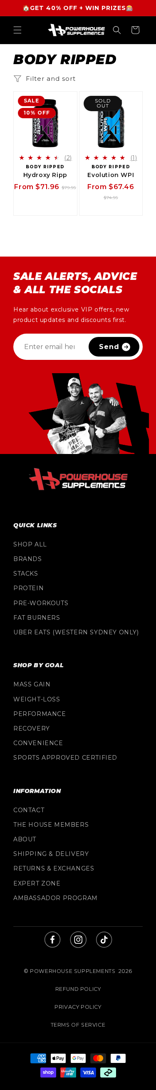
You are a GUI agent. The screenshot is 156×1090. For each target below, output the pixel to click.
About (24, 839)
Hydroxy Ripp (45, 175)
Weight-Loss (36, 699)
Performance (39, 714)
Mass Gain (31, 684)
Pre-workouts (40, 603)
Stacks (25, 573)
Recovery (31, 728)
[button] (17, 30)
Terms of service (78, 1025)
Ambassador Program (55, 898)
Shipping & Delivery (51, 854)
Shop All (30, 544)
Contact (28, 810)
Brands (27, 559)
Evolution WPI (110, 175)
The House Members (51, 824)
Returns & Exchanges (53, 868)
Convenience (38, 743)
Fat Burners (36, 617)
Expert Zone (37, 883)
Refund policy (78, 989)
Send (109, 347)
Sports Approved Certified (65, 757)
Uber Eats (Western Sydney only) (76, 632)
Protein (28, 588)
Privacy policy (77, 1007)
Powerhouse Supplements (72, 971)
